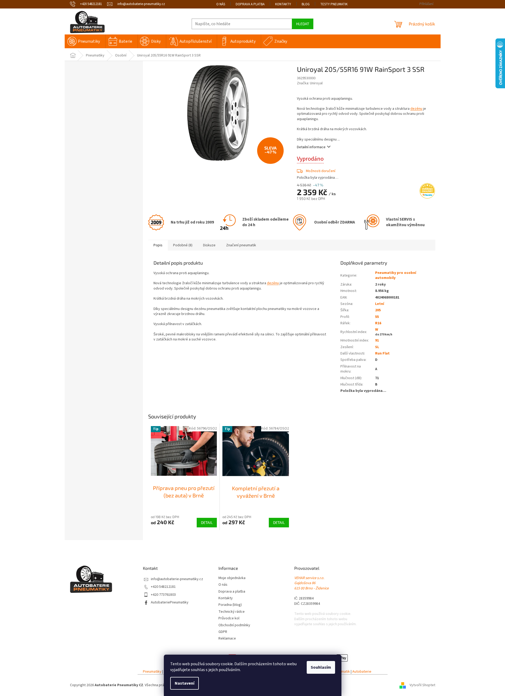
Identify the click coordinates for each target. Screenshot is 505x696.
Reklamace (227, 638)
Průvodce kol (228, 618)
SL (377, 347)
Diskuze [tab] (209, 245)
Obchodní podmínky (234, 625)
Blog (306, 4)
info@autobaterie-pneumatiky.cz (177, 579)
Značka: (310, 83)
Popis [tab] (158, 245)
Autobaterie (361, 671)
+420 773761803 (163, 594)
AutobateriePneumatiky (169, 602)
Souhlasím (321, 667)
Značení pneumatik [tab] (241, 245)
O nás (220, 4)
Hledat (302, 23)
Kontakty (283, 4)
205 (378, 310)
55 (377, 316)
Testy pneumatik (334, 4)
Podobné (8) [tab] (182, 245)
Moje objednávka (231, 578)
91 (377, 340)
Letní (379, 304)
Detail (207, 522)
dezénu (416, 108)
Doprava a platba (250, 4)
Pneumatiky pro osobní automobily (395, 275)
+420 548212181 (163, 586)
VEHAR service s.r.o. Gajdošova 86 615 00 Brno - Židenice (311, 583)
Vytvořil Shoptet (422, 685)
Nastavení (184, 683)
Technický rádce (231, 611)
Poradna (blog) (230, 604)
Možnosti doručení (320, 171)
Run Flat (382, 353)
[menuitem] (85, 41)
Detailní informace (311, 147)
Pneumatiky (152, 671)
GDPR (222, 631)
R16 (378, 323)
